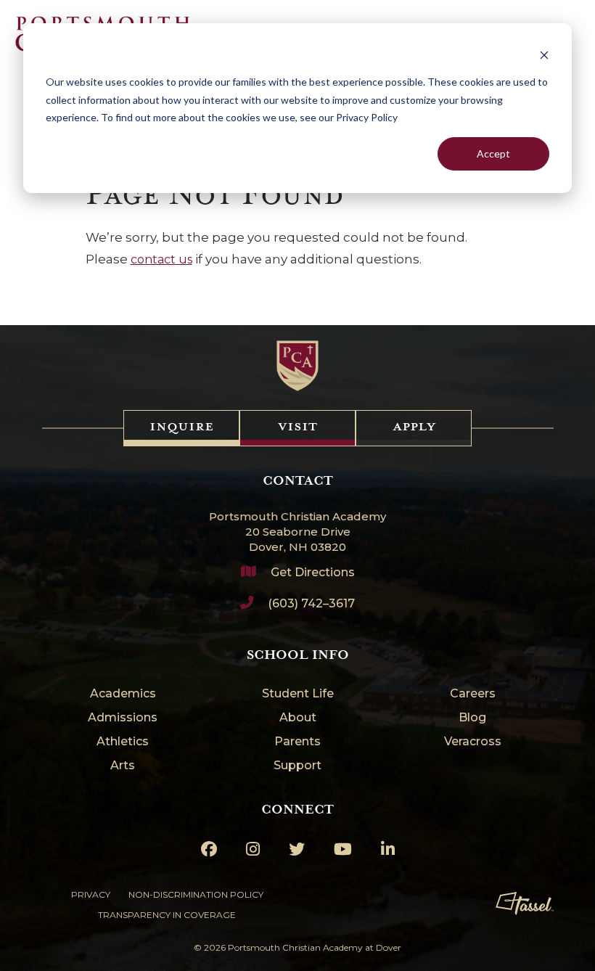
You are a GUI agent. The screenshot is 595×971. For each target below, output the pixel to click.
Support (297, 766)
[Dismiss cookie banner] (544, 55)
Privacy (90, 894)
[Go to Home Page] (298, 366)
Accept (493, 153)
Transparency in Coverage (167, 914)
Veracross (472, 742)
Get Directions (313, 572)
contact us (161, 259)
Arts (122, 766)
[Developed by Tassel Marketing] (525, 903)
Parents (297, 742)
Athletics (123, 742)
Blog (472, 718)
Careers (473, 694)
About (297, 718)
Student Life (298, 694)
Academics (123, 694)
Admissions (122, 718)
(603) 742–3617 (311, 603)
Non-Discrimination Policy (195, 894)
